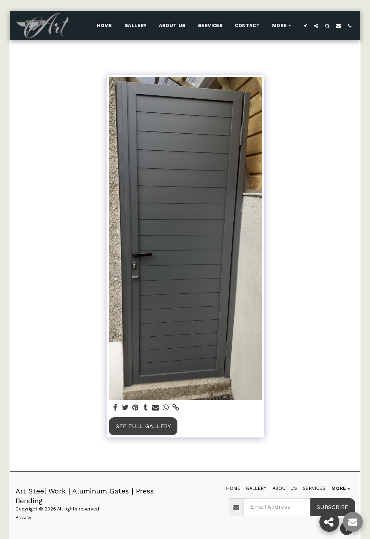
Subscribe (332, 507)
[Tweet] (125, 408)
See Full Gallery (143, 426)
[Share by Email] (155, 408)
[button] (305, 25)
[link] (176, 408)
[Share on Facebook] (115, 408)
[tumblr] (145, 408)
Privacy (23, 517)
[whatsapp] (165, 408)
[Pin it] (135, 408)
